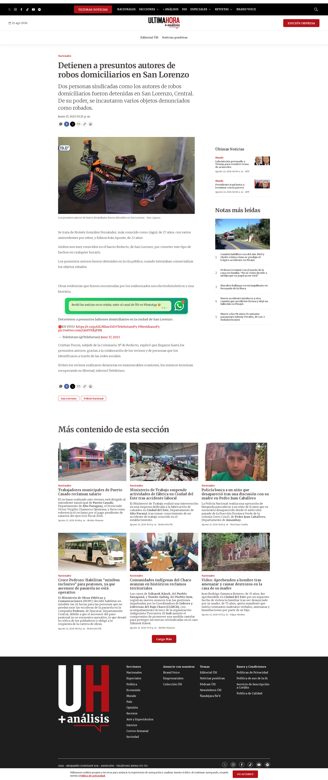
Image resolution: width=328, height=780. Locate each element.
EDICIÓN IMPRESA (301, 23)
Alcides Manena (95, 520)
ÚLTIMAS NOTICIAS (93, 9)
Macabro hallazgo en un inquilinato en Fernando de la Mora (244, 287)
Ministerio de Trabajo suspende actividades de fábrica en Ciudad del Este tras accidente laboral (161, 494)
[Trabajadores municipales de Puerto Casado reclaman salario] (92, 462)
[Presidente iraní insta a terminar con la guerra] (262, 184)
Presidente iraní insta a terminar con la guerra (229, 186)
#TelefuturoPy (126, 327)
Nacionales (64, 56)
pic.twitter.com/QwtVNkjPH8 (80, 330)
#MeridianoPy (149, 327)
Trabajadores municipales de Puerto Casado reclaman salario (90, 492)
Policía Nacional (93, 398)
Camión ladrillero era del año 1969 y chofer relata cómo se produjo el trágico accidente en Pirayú (242, 257)
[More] (158, 9)
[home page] (164, 23)
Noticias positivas (175, 37)
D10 (184, 9)
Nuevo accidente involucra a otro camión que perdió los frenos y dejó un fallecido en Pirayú (244, 301)
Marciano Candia (239, 524)
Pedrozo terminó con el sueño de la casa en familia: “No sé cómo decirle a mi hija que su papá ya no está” (243, 273)
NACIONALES (126, 9)
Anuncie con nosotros (179, 666)
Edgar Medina (237, 614)
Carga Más (164, 639)
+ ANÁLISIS (171, 9)
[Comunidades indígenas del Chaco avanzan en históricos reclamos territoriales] (164, 552)
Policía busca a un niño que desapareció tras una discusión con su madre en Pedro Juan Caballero (235, 494)
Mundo (219, 157)
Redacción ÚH (165, 524)
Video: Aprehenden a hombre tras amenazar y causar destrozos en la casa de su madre (232, 584)
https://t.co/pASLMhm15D (95, 327)
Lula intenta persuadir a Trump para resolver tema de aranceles (232, 164)
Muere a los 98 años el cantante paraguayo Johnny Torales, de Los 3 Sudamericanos (242, 317)
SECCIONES (147, 9)
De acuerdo (245, 774)
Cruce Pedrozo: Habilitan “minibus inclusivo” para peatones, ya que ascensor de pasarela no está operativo (89, 586)
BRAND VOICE (246, 9)
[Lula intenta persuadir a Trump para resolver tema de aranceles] (262, 160)
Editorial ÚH (149, 37)
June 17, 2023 (110, 337)
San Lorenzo (69, 398)
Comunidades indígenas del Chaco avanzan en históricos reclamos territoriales (160, 584)
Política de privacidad (92, 775)
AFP (247, 171)
